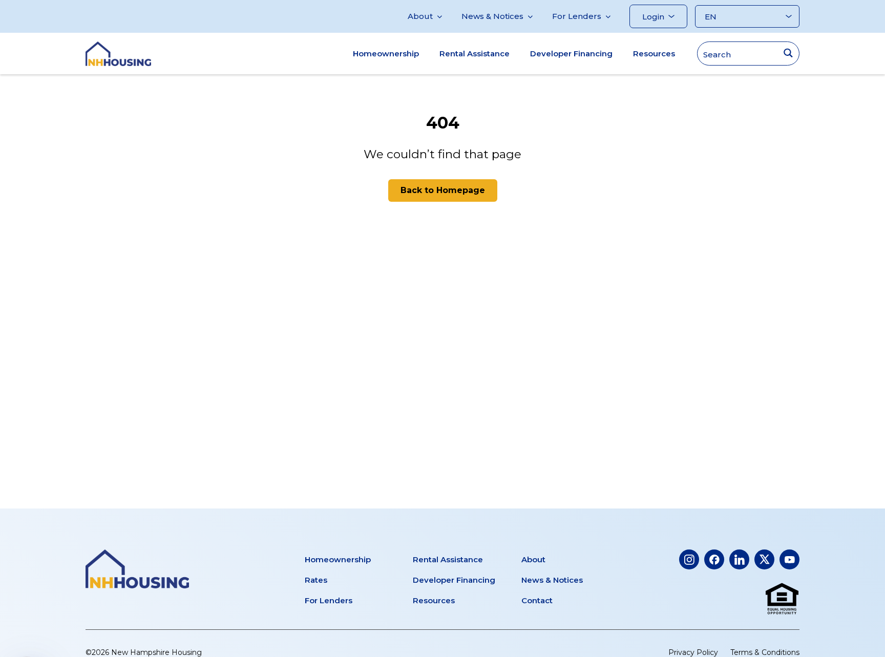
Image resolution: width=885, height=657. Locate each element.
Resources (654, 53)
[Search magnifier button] (787, 53)
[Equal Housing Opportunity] (782, 599)
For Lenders (576, 16)
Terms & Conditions (764, 652)
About (420, 16)
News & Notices (492, 16)
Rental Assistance (474, 53)
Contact (537, 600)
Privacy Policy (693, 652)
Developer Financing (571, 53)
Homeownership (386, 53)
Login (653, 17)
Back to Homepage (443, 190)
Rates (316, 580)
